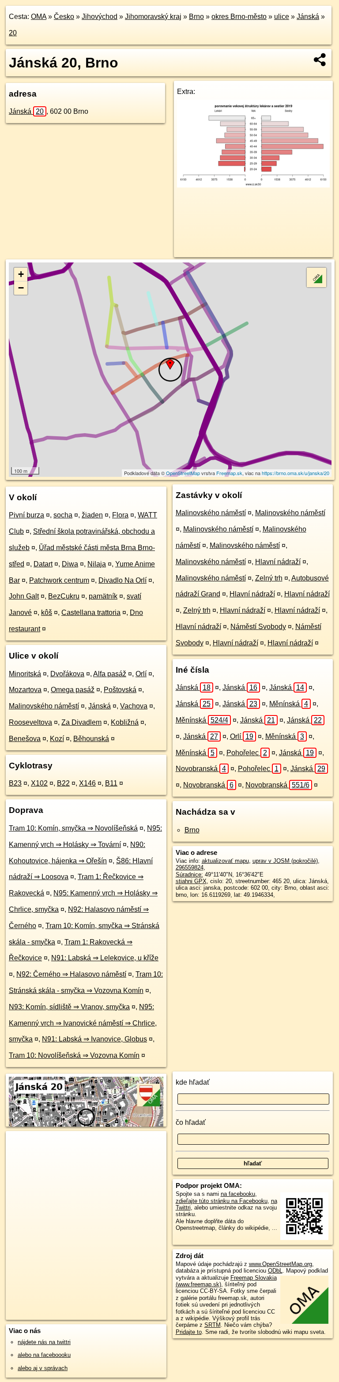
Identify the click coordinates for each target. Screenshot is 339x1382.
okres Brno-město (239, 16)
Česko (64, 16)
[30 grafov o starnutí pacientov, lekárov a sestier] (253, 185)
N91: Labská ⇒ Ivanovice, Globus (94, 1039)
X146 (87, 783)
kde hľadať (193, 1082)
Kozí (57, 738)
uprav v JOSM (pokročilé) (285, 861)
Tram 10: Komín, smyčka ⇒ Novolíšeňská (73, 828)
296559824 (189, 867)
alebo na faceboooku (44, 1355)
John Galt (24, 596)
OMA (38, 16)
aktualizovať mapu (225, 861)
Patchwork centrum (59, 580)
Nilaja (96, 564)
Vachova (133, 706)
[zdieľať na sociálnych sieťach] (320, 59)
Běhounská (91, 738)
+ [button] (21, 274)
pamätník (103, 596)
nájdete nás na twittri (44, 1342)
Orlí (141, 674)
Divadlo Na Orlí (122, 580)
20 (13, 33)
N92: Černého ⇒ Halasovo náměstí (71, 974)
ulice (281, 16)
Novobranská (201, 768)
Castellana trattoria (91, 612)
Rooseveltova (30, 722)
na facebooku (238, 1194)
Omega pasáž (72, 689)
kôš (46, 612)
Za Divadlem (81, 722)
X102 (39, 783)
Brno (196, 16)
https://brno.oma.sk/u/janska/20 (295, 472)
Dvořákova (67, 674)
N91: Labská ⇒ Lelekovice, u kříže (104, 958)
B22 (63, 783)
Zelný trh (268, 578)
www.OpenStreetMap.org (280, 1264)
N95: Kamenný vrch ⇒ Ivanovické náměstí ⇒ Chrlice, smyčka (83, 1023)
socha (62, 515)
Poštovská (120, 689)
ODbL (275, 1270)
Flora (120, 515)
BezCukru (63, 596)
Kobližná (125, 722)
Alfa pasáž (109, 674)
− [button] (21, 287)
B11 (111, 783)
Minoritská (25, 674)
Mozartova (25, 689)
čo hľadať (191, 1122)
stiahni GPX (191, 881)
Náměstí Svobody (258, 626)
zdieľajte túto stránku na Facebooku (221, 1201)
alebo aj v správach (43, 1368)
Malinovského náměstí (44, 706)
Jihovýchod (99, 16)
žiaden (92, 515)
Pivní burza (26, 515)
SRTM (212, 1325)
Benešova (25, 738)
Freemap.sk (229, 472)
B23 (15, 783)
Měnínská (288, 704)
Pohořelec (246, 753)
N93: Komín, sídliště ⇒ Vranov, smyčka (69, 1007)
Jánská (308, 16)
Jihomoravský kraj (153, 16)
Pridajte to (189, 1332)
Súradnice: (189, 874)
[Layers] (316, 277)
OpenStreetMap (183, 472)
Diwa (70, 564)
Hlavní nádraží (278, 562)
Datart (43, 564)
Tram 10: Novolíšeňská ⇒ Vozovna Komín (74, 1055)
